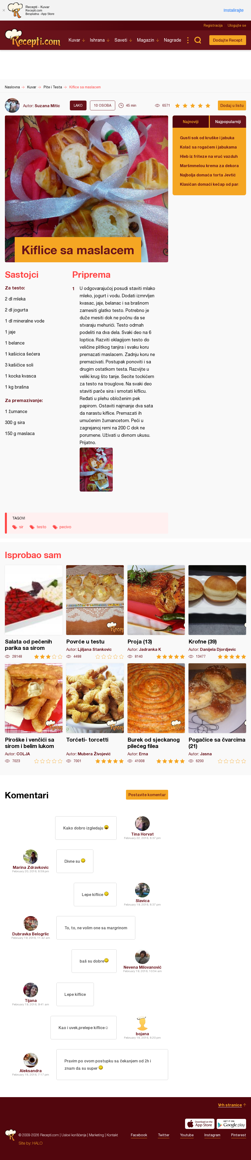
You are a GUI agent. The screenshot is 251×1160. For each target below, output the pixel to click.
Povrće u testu (95, 612)
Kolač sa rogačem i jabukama (208, 147)
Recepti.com (33, 38)
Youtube (187, 1135)
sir (21, 527)
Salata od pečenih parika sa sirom (34, 612)
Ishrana (97, 40)
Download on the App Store (199, 1124)
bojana (142, 1033)
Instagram (212, 1135)
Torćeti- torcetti (95, 713)
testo (41, 527)
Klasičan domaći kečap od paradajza (209, 184)
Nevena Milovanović (143, 967)
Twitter (163, 1135)
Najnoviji (191, 121)
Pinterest (238, 1135)
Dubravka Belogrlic (30, 933)
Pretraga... (197, 40)
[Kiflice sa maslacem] (118, 470)
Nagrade (172, 40)
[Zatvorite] (3, 10)
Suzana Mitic (47, 105)
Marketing (96, 1135)
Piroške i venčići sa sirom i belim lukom (34, 713)
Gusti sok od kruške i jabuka (207, 137)
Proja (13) (156, 612)
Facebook (139, 1135)
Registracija (213, 25)
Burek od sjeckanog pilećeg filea (156, 713)
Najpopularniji (228, 121)
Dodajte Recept (227, 40)
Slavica (143, 900)
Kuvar (74, 40)
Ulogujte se (237, 25)
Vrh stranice (230, 1105)
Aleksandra (31, 1070)
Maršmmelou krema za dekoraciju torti (209, 165)
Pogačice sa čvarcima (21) (217, 713)
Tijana (31, 1000)
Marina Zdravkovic (31, 867)
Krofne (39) (217, 612)
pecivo (65, 527)
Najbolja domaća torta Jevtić (208, 174)
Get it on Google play (231, 1124)
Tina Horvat (142, 834)
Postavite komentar (147, 794)
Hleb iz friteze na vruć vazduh (209, 156)
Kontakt (112, 1135)
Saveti (120, 40)
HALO (37, 1143)
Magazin (145, 40)
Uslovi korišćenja (74, 1135)
